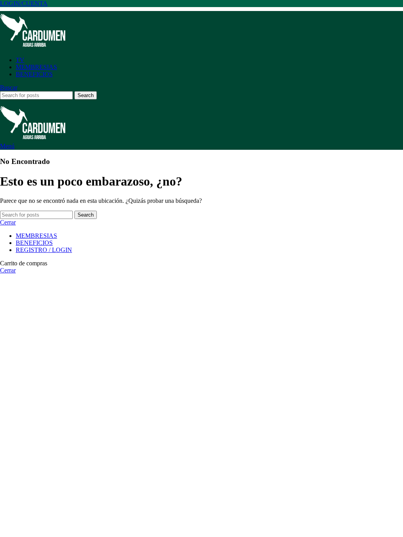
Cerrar (8, 222)
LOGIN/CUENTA (24, 3)
